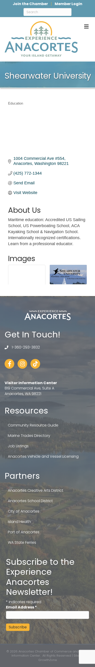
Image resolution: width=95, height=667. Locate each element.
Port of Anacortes (23, 532)
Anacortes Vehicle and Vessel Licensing (43, 456)
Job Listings (18, 446)
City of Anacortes (23, 511)
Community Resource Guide (33, 425)
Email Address (21, 607)
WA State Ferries (22, 542)
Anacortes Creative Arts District (35, 490)
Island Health (19, 521)
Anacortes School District (30, 500)
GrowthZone (47, 660)
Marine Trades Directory (29, 435)
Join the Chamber (30, 4)
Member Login (68, 4)
